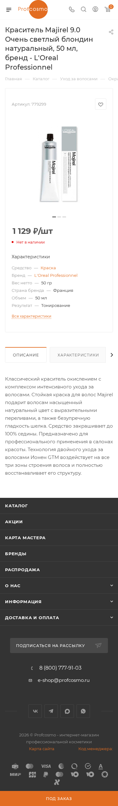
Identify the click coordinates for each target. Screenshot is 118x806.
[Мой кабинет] (95, 10)
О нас (12, 585)
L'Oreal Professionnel (56, 275)
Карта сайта (41, 748)
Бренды (15, 553)
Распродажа (22, 569)
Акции (14, 521)
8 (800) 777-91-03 (60, 668)
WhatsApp (83, 711)
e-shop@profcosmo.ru (64, 680)
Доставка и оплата (32, 617)
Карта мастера (25, 537)
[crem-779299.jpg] (59, 165)
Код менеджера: (95, 748)
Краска (48, 267)
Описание (26, 355)
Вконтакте (35, 711)
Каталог (16, 505)
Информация (23, 601)
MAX (67, 711)
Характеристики (78, 355)
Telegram (51, 711)
